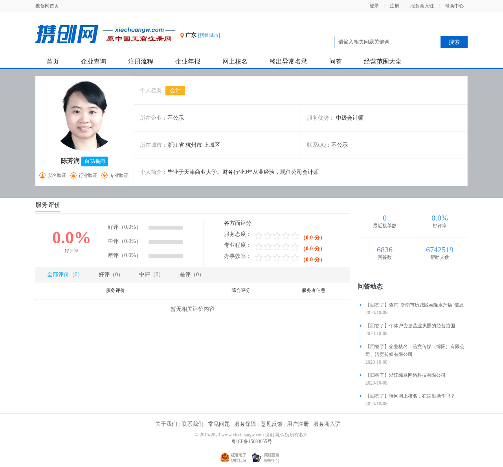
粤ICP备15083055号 (251, 441)
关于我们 (166, 424)
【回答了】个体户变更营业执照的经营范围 (410, 325)
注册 (394, 6)
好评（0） (111, 274)
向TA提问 (95, 161)
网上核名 (235, 61)
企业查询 (93, 61)
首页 (52, 61)
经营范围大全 (383, 61)
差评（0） (192, 274)
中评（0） (151, 274)
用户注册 (298, 424)
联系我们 (193, 424)
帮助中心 (454, 6)
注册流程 (140, 61)
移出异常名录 (288, 61)
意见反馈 (272, 424)
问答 (335, 61)
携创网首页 (47, 6)
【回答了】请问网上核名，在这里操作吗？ (410, 396)
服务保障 (245, 424)
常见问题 (219, 424)
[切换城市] (209, 35)
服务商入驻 (422, 6)
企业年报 (187, 61)
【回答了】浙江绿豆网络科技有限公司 (405, 375)
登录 (374, 6)
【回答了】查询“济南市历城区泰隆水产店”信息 (414, 305)
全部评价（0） (65, 274)
